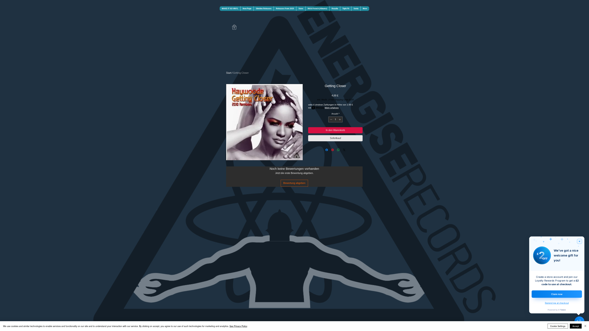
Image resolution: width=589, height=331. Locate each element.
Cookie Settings (557, 326)
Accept (575, 326)
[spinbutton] (335, 119)
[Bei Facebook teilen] (327, 150)
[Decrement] (331, 119)
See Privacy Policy (238, 326)
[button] (234, 27)
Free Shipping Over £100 (341, 99)
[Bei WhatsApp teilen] (338, 150)
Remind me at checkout (557, 303)
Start (228, 73)
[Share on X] (344, 150)
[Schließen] (585, 326)
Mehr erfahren (332, 108)
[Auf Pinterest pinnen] (332, 150)
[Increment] (340, 119)
